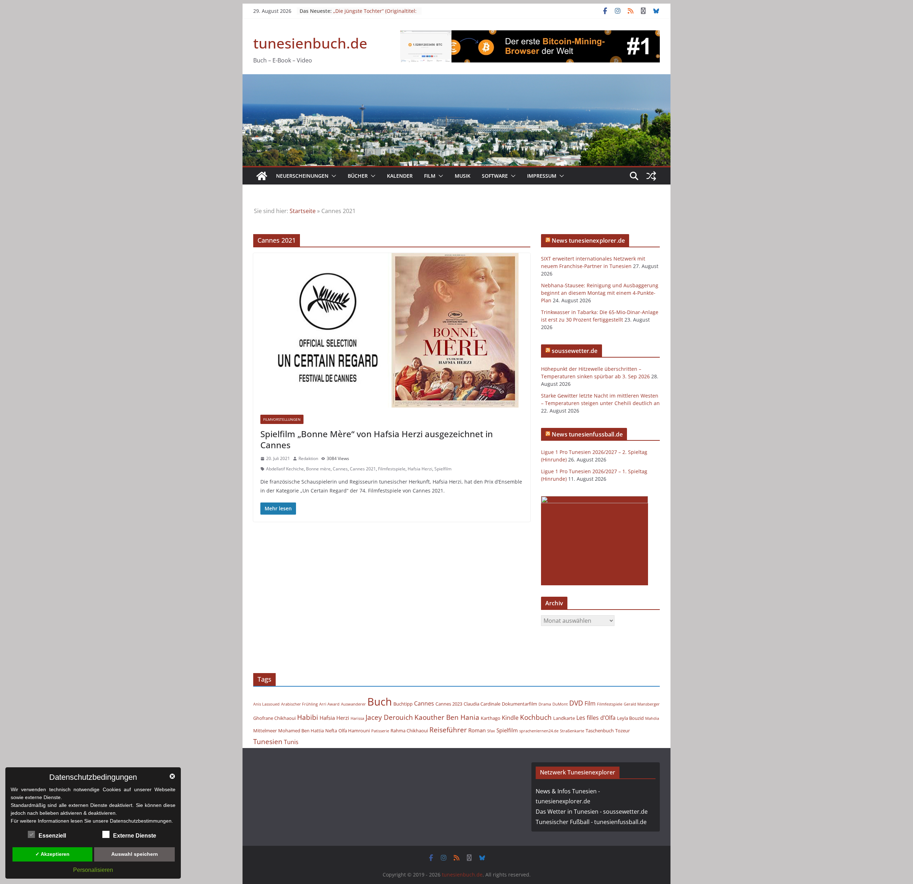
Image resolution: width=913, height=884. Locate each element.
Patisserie (380, 730)
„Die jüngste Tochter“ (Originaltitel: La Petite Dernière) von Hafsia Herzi (375, 14)
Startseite (303, 211)
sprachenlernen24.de (538, 730)
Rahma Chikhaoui (409, 730)
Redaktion (308, 458)
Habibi (307, 717)
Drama (545, 704)
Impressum (541, 175)
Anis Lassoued (266, 704)
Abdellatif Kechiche (285, 469)
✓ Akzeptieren (52, 854)
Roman (477, 730)
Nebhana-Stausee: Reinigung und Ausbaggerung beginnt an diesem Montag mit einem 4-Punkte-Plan (599, 293)
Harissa (357, 718)
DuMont (560, 704)
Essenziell (52, 836)
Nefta (331, 730)
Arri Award (329, 704)
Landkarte (564, 718)
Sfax (491, 730)
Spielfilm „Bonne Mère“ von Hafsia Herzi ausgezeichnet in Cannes (376, 439)
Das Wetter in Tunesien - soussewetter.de (592, 811)
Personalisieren (93, 870)
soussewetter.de (574, 351)
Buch (379, 701)
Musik (462, 175)
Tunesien (267, 741)
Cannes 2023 (448, 704)
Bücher (358, 175)
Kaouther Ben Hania (446, 717)
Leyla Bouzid (630, 718)
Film (429, 175)
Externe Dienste (134, 836)
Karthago (490, 718)
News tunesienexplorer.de (588, 240)
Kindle (510, 718)
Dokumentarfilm (519, 704)
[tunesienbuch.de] (261, 176)
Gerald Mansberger (642, 704)
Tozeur (622, 730)
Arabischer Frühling (299, 704)
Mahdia (652, 718)
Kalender (400, 175)
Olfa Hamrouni (354, 730)
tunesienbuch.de (310, 43)
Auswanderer (353, 704)
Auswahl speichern (134, 854)
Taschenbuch (600, 730)
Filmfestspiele (392, 469)
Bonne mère (318, 469)
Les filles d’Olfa (596, 718)
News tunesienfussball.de (587, 434)
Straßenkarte (572, 730)
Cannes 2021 (363, 469)
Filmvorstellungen (282, 419)
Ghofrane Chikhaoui (274, 718)
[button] (332, 176)
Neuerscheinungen (302, 175)
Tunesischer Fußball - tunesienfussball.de (591, 822)
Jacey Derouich (389, 717)
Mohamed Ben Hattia (301, 730)
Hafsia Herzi (420, 469)
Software (495, 175)
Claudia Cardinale (482, 704)
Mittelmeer (265, 730)
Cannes (340, 469)
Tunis (291, 742)
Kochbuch (536, 717)
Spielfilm (443, 469)
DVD (576, 703)
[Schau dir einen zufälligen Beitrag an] (651, 176)
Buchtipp (403, 704)
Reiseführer (448, 729)
